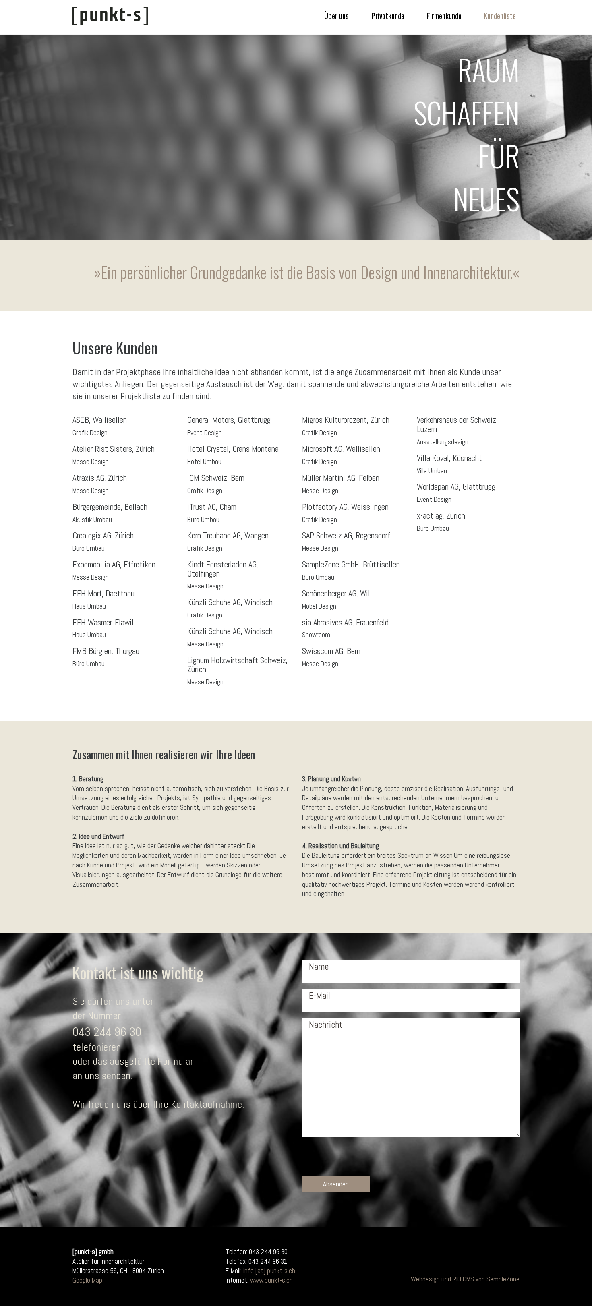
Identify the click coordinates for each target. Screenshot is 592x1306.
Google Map (87, 1280)
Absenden (336, 1184)
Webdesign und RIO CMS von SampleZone (465, 1279)
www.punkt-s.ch (271, 1280)
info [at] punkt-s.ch (269, 1270)
